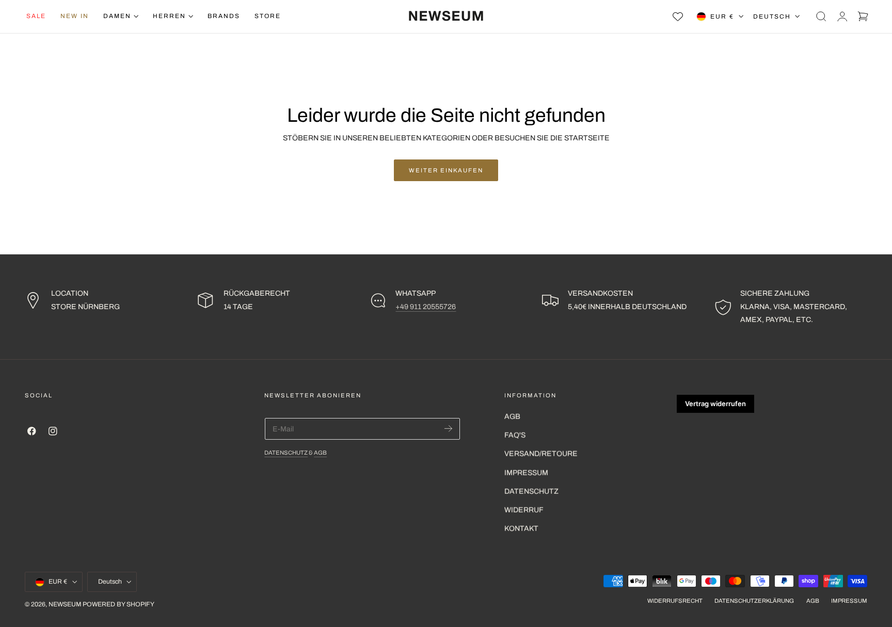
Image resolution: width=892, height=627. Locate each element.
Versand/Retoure (541, 454)
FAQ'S (514, 435)
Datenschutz (286, 452)
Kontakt (521, 529)
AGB (320, 452)
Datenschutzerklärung (754, 601)
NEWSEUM (65, 604)
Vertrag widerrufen (715, 403)
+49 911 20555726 (425, 307)
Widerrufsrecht (675, 601)
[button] (821, 16)
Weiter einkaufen (446, 170)
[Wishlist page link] (678, 16)
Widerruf (524, 510)
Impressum (526, 473)
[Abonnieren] (448, 428)
